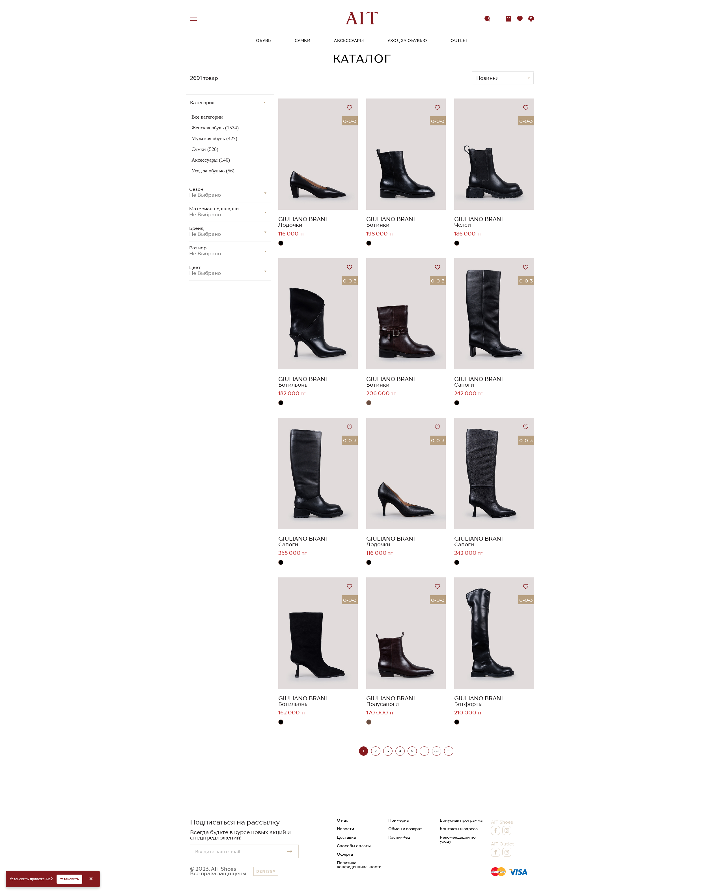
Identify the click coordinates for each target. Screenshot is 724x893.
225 (436, 751)
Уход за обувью (407, 40)
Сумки (303, 40)
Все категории (207, 117)
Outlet (459, 40)
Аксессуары (349, 40)
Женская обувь (215, 127)
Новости (345, 828)
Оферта (345, 854)
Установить (69, 879)
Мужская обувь (214, 138)
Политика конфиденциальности (359, 864)
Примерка (398, 820)
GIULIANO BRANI (302, 219)
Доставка (346, 837)
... (424, 751)
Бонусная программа (461, 820)
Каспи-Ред (399, 837)
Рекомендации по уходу (458, 839)
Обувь (263, 40)
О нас (342, 820)
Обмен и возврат (405, 828)
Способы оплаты (354, 845)
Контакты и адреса (459, 828)
